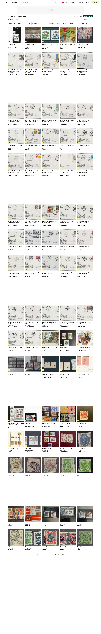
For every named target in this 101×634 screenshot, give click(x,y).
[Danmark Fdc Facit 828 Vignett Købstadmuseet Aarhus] (16, 313)
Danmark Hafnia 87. (12, 44)
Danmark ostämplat (64, 347)
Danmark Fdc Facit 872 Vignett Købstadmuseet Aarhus (84, 121)
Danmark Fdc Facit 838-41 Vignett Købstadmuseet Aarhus (33, 247)
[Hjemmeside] (13, 2)
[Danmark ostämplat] (68, 338)
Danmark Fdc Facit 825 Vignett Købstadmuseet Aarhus (67, 323)
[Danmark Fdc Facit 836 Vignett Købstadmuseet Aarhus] (68, 237)
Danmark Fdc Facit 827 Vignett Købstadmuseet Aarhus (32, 323)
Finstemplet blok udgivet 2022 (84, 347)
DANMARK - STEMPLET (47, 448)
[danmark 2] (33, 414)
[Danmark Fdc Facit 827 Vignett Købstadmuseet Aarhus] (33, 313)
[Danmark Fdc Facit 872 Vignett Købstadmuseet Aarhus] (85, 111)
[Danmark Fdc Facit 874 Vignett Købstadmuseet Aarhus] (50, 111)
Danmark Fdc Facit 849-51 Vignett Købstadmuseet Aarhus (33, 222)
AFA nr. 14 (10, 474)
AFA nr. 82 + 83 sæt (64, 546)
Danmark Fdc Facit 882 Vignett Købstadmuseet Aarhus (32, 70)
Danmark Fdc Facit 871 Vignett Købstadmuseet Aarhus (15, 146)
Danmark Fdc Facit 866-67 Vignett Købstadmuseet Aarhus (50, 146)
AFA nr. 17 (44, 474)
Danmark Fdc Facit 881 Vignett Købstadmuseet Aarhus (49, 70)
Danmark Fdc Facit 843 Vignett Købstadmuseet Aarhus (84, 222)
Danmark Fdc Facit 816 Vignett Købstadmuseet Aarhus (32, 348)
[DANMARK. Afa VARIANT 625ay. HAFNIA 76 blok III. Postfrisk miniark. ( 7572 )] (50, 338)
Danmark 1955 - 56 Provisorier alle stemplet (16, 449)
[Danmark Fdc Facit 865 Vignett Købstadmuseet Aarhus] (68, 136)
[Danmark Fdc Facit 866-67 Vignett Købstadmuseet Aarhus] (50, 136)
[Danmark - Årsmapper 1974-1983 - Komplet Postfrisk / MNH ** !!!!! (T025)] (68, 35)
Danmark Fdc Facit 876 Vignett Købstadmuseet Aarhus (15, 121)
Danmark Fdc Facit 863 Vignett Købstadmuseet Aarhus (15, 171)
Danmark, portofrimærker (82, 44)
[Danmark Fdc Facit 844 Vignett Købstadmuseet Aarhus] (68, 212)
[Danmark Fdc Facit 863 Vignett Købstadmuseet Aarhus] (16, 161)
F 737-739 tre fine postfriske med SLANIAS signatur (33, 449)
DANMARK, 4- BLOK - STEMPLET (67, 448)
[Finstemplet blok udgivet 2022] (85, 338)
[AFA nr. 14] (16, 465)
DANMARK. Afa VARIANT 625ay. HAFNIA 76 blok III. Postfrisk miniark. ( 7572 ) (50, 348)
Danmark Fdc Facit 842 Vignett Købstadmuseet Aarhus (15, 247)
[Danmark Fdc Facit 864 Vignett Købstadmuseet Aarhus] (85, 136)
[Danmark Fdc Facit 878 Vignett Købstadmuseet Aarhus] (68, 60)
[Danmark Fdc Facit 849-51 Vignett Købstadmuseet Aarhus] (33, 212)
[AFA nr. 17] (50, 465)
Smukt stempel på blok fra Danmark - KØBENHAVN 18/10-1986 (16, 424)
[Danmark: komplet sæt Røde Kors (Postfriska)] (50, 35)
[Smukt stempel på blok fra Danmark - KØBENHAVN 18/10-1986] (16, 414)
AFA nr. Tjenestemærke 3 (65, 474)
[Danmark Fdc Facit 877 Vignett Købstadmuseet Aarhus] (85, 60)
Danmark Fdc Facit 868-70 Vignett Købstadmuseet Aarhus (33, 146)
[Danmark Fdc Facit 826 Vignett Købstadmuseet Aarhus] (50, 313)
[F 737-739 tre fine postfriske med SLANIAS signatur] (33, 439)
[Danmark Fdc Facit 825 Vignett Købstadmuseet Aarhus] (68, 313)
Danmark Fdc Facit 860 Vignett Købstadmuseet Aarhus (49, 171)
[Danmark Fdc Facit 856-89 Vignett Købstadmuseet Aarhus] (68, 161)
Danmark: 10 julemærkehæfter (49, 423)
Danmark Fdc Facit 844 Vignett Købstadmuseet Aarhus (67, 222)
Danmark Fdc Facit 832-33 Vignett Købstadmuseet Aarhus (33, 272)
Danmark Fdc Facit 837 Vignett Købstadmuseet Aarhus (49, 247)
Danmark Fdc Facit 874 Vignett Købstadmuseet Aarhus (49, 121)
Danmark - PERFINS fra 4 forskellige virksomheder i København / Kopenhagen (48, 373)
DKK (67, 2)
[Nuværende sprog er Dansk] (63, 2)
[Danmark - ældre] (16, 364)
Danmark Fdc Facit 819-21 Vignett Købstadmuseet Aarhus (84, 323)
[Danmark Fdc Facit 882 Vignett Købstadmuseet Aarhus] (33, 60)
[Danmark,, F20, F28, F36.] (85, 439)
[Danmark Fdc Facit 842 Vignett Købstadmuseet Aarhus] (16, 237)
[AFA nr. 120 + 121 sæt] (33, 537)
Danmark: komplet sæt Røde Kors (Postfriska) (50, 45)
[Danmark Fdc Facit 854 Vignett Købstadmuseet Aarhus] (16, 212)
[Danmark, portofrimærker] (85, 35)
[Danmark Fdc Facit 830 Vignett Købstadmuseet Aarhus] (68, 263)
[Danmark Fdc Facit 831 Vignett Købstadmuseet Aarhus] (50, 263)
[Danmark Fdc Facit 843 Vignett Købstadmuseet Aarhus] (85, 212)
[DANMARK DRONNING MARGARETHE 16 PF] (33, 35)
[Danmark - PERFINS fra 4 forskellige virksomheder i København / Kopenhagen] (50, 364)
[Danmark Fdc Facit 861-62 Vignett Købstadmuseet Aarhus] (33, 161)
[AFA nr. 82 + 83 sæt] (68, 537)
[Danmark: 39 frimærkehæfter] (33, 514)
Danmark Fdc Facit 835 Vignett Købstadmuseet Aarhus (84, 247)
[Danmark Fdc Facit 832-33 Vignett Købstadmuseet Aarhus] (33, 263)
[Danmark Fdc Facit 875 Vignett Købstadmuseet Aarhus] (33, 111)
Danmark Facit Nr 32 (81, 423)
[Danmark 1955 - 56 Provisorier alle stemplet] (16, 439)
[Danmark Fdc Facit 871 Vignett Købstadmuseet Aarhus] (16, 136)
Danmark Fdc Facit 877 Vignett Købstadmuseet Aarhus (84, 70)
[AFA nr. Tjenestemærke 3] (68, 465)
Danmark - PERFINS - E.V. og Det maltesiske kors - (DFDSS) (67, 373)
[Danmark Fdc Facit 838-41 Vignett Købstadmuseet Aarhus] (33, 237)
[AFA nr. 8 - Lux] (85, 537)
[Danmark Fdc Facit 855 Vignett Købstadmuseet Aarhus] (85, 161)
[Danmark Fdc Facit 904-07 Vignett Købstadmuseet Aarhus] (16, 60)
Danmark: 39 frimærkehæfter (31, 523)
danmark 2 (27, 423)
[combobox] (37, 2)
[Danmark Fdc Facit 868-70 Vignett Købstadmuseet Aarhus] (33, 136)
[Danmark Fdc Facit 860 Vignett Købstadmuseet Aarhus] (50, 161)
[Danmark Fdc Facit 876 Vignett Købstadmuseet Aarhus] (16, 111)
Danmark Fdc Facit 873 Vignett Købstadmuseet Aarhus (67, 121)
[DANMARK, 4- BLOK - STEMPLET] (68, 439)
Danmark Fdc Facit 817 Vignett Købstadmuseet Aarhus (15, 348)
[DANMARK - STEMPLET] (50, 439)
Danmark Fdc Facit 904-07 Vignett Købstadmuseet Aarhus (16, 70)
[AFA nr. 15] (16, 537)
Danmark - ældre (12, 373)
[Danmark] (33, 364)
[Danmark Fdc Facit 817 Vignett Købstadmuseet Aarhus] (16, 338)
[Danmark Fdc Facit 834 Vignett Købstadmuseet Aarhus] (16, 263)
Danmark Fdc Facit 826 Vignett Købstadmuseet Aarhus (49, 323)
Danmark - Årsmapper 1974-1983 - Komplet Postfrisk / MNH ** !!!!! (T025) (67, 45)
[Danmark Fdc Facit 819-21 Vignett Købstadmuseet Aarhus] (85, 313)
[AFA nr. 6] (33, 465)
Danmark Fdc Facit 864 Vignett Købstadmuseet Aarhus (84, 146)
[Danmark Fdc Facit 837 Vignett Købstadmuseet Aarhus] (50, 237)
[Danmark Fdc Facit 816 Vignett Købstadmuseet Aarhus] (33, 338)
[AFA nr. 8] (85, 465)
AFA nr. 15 (10, 546)
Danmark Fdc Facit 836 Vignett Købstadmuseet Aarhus (67, 247)
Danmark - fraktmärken (65, 423)
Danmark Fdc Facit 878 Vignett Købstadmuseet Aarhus (67, 70)
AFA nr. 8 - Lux (80, 546)
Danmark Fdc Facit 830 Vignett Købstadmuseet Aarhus (67, 272)
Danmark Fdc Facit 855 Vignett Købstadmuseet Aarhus (84, 171)
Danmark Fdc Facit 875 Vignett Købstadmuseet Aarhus (32, 121)
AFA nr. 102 (44, 546)
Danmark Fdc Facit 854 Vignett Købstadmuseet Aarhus (15, 222)
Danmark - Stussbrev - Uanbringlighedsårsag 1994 (83, 373)
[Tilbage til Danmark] (9, 19)
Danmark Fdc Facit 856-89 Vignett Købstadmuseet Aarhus (67, 171)
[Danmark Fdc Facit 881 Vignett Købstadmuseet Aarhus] (50, 60)
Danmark (12, 19)
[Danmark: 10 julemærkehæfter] (50, 414)
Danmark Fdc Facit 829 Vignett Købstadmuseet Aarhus (84, 272)
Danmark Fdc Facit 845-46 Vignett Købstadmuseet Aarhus (50, 222)
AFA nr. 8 (79, 474)
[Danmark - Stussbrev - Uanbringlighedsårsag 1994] (85, 364)
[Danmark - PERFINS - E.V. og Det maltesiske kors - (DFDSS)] (68, 364)
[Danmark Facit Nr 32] (85, 414)
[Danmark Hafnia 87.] (16, 35)
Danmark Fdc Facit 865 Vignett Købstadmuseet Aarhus (67, 146)
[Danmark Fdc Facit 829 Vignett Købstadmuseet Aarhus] (85, 263)
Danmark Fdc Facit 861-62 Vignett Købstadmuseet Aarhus (33, 171)
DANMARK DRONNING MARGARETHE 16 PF (30, 45)
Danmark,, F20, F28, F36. (82, 448)
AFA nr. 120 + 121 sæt (30, 546)
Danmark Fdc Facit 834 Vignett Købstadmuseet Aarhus (15, 272)
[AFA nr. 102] (50, 537)
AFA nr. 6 (27, 474)
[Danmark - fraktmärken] (68, 414)
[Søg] (55, 2)
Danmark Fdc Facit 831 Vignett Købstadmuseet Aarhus (49, 272)
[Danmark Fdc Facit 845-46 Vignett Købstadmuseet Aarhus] (50, 212)
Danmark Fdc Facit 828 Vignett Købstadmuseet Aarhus (15, 323)
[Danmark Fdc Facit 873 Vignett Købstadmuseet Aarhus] (68, 111)
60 (58, 554)
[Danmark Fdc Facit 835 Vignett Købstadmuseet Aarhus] (85, 237)
